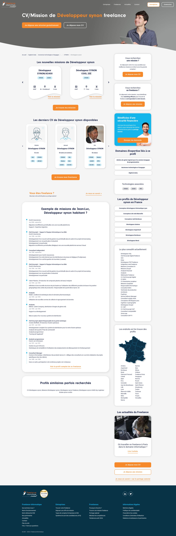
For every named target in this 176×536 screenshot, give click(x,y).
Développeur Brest (133, 240)
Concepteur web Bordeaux (133, 219)
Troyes (137, 396)
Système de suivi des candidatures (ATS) (68, 515)
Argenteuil (124, 368)
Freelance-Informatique (37, 532)
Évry (122, 381)
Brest (122, 372)
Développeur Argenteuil (133, 230)
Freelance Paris (140, 374)
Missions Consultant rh (128, 266)
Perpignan (138, 376)
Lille (122, 387)
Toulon (137, 389)
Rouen (137, 381)
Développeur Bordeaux (133, 235)
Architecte (124, 292)
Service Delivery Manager (128, 296)
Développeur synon (58, 213)
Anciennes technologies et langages (48, 55)
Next (109, 82)
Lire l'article (133, 451)
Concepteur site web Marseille (133, 213)
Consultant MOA (126, 288)
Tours (137, 393)
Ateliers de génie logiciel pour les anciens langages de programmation (133, 161)
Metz (122, 396)
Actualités (127, 4)
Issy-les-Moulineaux (127, 385)
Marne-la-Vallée (126, 391)
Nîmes (137, 370)
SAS (122, 258)
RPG (141, 188)
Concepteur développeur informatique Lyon (133, 208)
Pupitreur (124, 294)
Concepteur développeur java (130, 300)
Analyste (123, 273)
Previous (22, 82)
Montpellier (124, 398)
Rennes (137, 378)
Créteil (123, 376)
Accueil (24, 55)
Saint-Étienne (139, 385)
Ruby (122, 260)
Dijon (122, 378)
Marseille (123, 393)
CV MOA (123, 279)
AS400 (134, 188)
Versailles (138, 398)
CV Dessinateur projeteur (128, 281)
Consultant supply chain (128, 298)
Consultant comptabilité (128, 311)
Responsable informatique (129, 285)
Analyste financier (126, 271)
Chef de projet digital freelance (130, 256)
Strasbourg (138, 387)
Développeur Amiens (133, 224)
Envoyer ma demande (133, 140)
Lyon (122, 389)
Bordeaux (124, 370)
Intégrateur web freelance (129, 264)
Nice (136, 368)
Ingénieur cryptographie (128, 303)
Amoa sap (124, 313)
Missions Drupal (126, 268)
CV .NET (123, 307)
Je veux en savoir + (94, 193)
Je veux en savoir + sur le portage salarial (132, 479)
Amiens (123, 366)
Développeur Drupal (127, 305)
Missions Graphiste (127, 283)
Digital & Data (32, 55)
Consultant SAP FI (126, 315)
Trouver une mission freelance (98, 510)
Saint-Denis (138, 383)
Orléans (137, 372)
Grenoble (123, 383)
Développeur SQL (126, 253)
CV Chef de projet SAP (128, 309)
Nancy (123, 400)
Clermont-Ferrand (126, 374)
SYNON (66, 55)
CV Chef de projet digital (128, 277)
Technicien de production (128, 290)
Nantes (137, 366)
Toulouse (138, 391)
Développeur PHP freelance (129, 262)
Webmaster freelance (127, 275)
